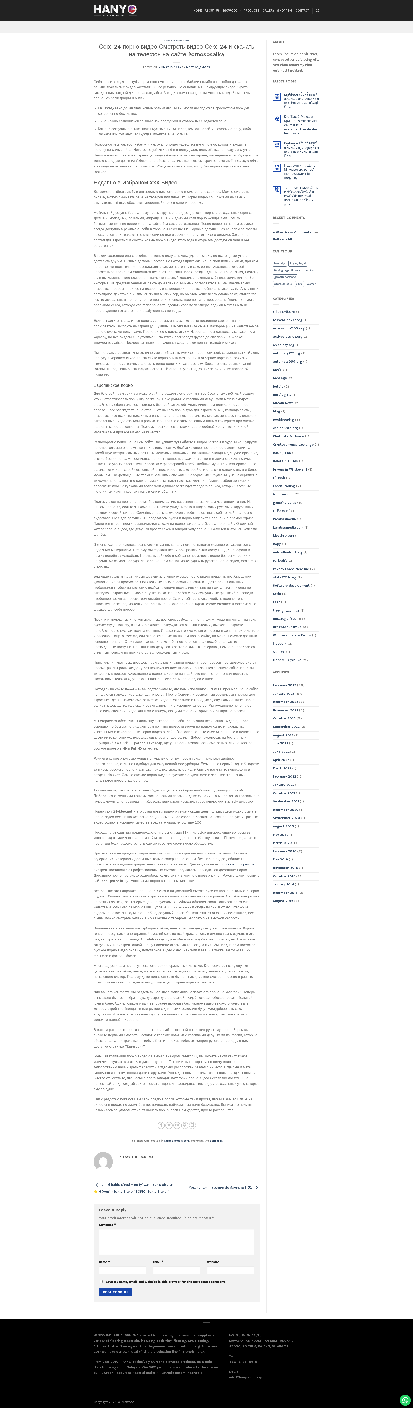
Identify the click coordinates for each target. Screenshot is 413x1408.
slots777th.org (284, 577)
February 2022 (284, 777)
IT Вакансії (281, 511)
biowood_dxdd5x (198, 67)
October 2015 (284, 876)
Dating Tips (282, 453)
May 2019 (280, 859)
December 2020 (286, 810)
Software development (291, 586)
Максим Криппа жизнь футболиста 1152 (220, 1188)
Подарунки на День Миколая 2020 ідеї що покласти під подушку (299, 172)
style (299, 284)
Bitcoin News (283, 403)
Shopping (284, 11)
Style (277, 594)
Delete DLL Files (285, 461)
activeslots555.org (289, 328)
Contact (302, 11)
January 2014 (283, 884)
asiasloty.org (283, 345)
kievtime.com (283, 536)
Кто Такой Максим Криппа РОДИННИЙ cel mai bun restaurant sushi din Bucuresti (300, 125)
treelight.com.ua (286, 611)
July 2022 (280, 743)
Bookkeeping (283, 420)
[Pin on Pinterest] (184, 1125)
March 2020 (282, 843)
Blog (276, 411)
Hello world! (282, 239)
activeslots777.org (288, 337)
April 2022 (281, 760)
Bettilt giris (282, 395)
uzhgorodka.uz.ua (287, 627)
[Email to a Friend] (176, 1125)
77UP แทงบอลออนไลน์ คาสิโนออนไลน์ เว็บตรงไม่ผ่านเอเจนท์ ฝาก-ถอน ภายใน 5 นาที (301, 196)
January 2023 (284, 694)
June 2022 (281, 752)
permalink (216, 1141)
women (311, 284)
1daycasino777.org (287, 320)
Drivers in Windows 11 (290, 470)
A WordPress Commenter (293, 232)
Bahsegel (280, 378)
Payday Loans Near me (291, 569)
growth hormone (285, 277)
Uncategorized (284, 619)
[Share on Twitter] (169, 1125)
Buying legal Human (287, 270)
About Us (212, 11)
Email (158, 1262)
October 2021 (284, 793)
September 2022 (286, 727)
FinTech (279, 478)
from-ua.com (283, 494)
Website (213, 1262)
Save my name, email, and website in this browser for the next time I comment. (166, 1282)
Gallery (268, 11)
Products (251, 11)
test (276, 602)
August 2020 (283, 826)
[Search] (317, 10)
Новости (280, 644)
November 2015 (285, 868)
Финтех (279, 652)
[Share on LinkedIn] (192, 1125)
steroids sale (283, 284)
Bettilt (278, 387)
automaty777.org (286, 353)
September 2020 (286, 818)
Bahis (277, 370)
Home (198, 11)
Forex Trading (284, 486)
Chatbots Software (288, 436)
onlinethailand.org (287, 552)
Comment (107, 1225)
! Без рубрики (284, 312)
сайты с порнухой (240, 864)
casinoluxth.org (285, 428)
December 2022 (285, 702)
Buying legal (298, 263)
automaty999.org (287, 362)
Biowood (230, 11)
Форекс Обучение (287, 660)
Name (104, 1262)
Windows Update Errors (292, 635)
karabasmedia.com (176, 40)
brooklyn (279, 263)
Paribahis (280, 561)
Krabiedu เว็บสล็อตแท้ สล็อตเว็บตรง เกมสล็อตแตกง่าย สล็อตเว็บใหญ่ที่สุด (301, 101)
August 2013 (283, 901)
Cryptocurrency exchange (293, 445)
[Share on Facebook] (161, 1125)
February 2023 (284, 685)
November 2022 (285, 710)
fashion (309, 270)
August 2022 (283, 735)
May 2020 (281, 835)
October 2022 (284, 718)
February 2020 (285, 851)
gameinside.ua (284, 503)
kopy (277, 544)
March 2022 (282, 768)
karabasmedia (284, 519)
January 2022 (283, 785)
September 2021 (286, 801)
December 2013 (285, 893)
